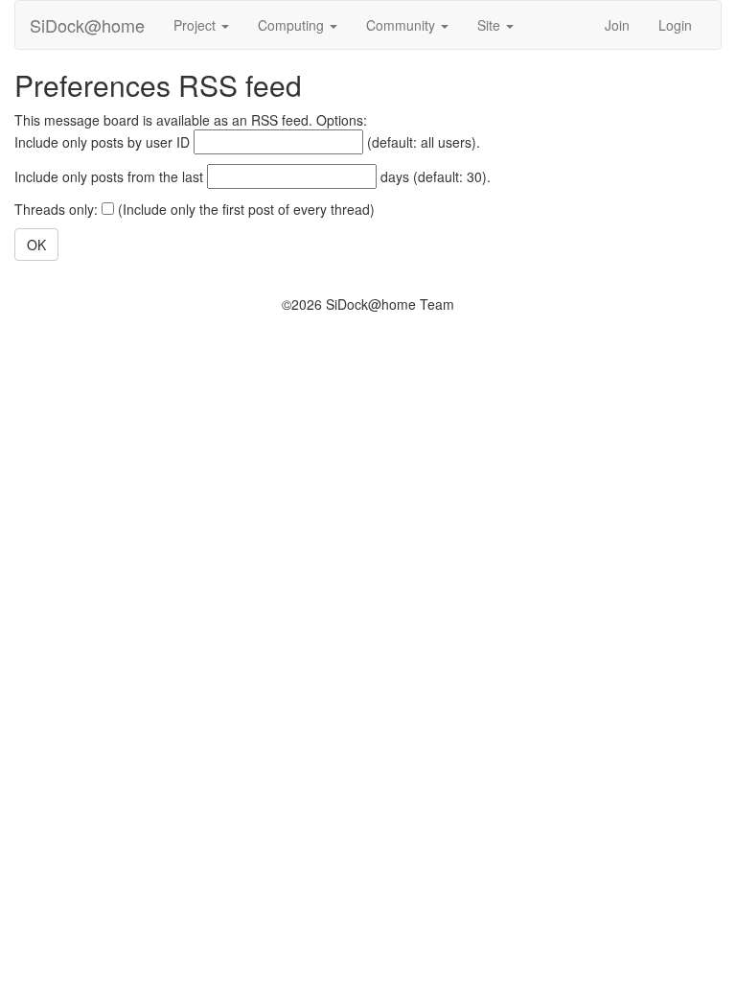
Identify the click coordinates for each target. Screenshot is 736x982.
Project (196, 25)
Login (675, 25)
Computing (293, 25)
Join (617, 25)
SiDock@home (87, 24)
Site (490, 25)
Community (402, 25)
